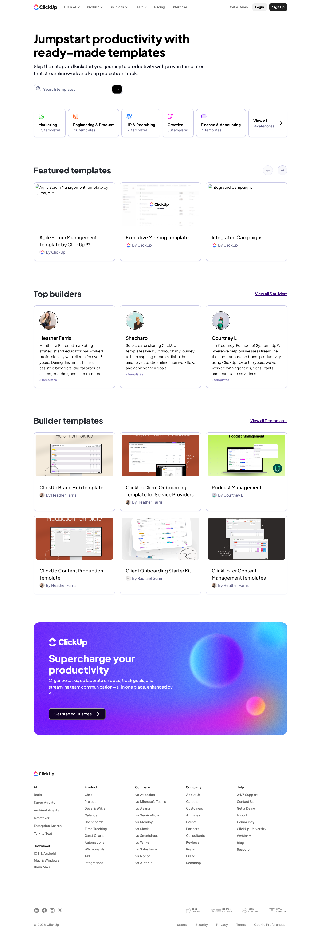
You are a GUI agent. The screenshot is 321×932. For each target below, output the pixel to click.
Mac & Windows (46, 860)
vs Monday (144, 822)
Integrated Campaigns (237, 237)
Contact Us (245, 801)
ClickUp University (251, 829)
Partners (192, 829)
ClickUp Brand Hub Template (71, 487)
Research (244, 849)
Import (242, 815)
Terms (241, 925)
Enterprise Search (48, 826)
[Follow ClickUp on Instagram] (52, 910)
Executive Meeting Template (157, 237)
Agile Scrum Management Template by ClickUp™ (68, 240)
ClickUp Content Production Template (71, 574)
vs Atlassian (145, 795)
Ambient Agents (46, 810)
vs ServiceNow (147, 815)
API (87, 856)
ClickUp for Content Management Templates (239, 574)
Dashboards (94, 822)
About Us (193, 795)
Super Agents (44, 802)
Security (201, 925)
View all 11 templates (268, 420)
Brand (190, 856)
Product (90, 787)
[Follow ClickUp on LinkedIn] (36, 910)
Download (42, 846)
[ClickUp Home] (45, 7)
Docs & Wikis (95, 808)
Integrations (94, 863)
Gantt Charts (94, 836)
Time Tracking (96, 829)
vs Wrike (142, 842)
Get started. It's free (73, 713)
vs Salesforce (146, 849)
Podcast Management (237, 487)
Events (191, 822)
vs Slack (142, 829)
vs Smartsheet (146, 836)
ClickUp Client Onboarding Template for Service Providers (160, 490)
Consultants (195, 836)
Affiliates (193, 815)
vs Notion (142, 856)
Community (245, 822)
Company (193, 787)
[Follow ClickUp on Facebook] (44, 910)
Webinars (244, 836)
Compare (142, 787)
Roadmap (193, 863)
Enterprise (179, 7)
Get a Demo (246, 808)
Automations (94, 842)
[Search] (117, 89)
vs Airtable (144, 863)
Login (259, 7)
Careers (192, 801)
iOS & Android (45, 853)
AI (35, 787)
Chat (88, 795)
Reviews (193, 842)
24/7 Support (247, 795)
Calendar (92, 815)
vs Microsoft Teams (150, 801)
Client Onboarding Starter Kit (158, 570)
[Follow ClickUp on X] (60, 910)
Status (182, 925)
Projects (91, 801)
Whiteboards (95, 849)
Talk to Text (43, 833)
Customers (194, 808)
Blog (240, 843)
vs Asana (142, 808)
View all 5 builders (271, 293)
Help (240, 787)
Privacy (222, 925)
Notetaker (41, 818)
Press (190, 849)
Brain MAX (42, 867)
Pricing (159, 7)
